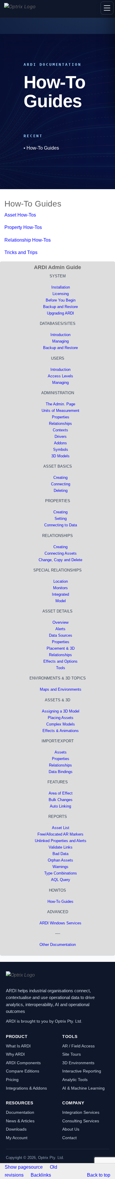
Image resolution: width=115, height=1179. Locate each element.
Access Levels (60, 376)
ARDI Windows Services (60, 923)
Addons (60, 443)
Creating (60, 477)
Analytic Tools (75, 1079)
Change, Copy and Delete (60, 560)
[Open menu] (107, 7)
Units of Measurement (60, 410)
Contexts (60, 430)
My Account (16, 1137)
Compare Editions (22, 1071)
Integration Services (80, 1112)
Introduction (60, 335)
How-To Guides (43, 147)
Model (60, 601)
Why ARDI (15, 1054)
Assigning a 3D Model (60, 711)
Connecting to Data (60, 525)
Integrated (60, 594)
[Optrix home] (20, 9)
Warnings (60, 866)
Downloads (16, 1129)
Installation (60, 287)
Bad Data (60, 854)
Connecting (60, 484)
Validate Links (61, 847)
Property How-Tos (23, 227)
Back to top (98, 1175)
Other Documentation (58, 944)
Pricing (12, 1079)
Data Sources (60, 635)
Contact (69, 1137)
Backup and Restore (60, 306)
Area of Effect (61, 793)
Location (60, 581)
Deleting (61, 490)
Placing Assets (60, 717)
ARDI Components (23, 1062)
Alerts (60, 629)
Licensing (60, 294)
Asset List (60, 828)
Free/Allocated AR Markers (60, 834)
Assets (61, 752)
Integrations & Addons (26, 1088)
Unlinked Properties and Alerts (60, 841)
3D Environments (78, 1062)
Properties (60, 417)
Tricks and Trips (20, 252)
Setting (61, 518)
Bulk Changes (61, 800)
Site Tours (71, 1054)
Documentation (20, 1112)
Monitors (60, 588)
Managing (60, 341)
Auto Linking (60, 806)
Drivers (61, 436)
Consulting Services (80, 1121)
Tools (60, 668)
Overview (60, 622)
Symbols (60, 449)
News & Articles (20, 1121)
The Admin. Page (60, 404)
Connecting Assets (61, 553)
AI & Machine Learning (83, 1088)
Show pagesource (24, 1167)
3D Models (60, 456)
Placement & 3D (61, 648)
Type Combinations (60, 873)
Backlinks (41, 1175)
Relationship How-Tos (27, 240)
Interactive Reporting (81, 1071)
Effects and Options (60, 661)
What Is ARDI (18, 1046)
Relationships (60, 423)
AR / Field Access (78, 1046)
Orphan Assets (60, 860)
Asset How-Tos (20, 214)
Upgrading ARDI (60, 313)
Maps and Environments (60, 689)
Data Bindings (61, 771)
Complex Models (60, 724)
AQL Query (60, 879)
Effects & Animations (60, 730)
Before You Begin (60, 300)
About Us (70, 1129)
